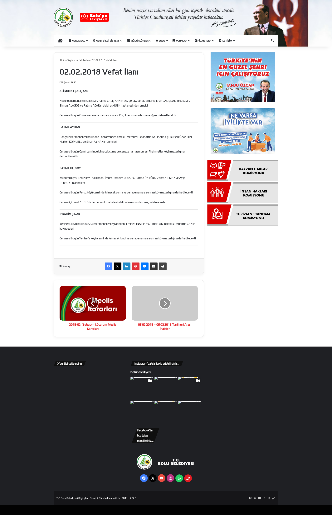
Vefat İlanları (83, 60)
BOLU (161, 40)
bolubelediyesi (140, 372)
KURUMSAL (78, 40)
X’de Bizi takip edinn (69, 363)
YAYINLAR (181, 40)
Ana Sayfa (68, 60)
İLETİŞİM (226, 40)
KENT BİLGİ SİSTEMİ (107, 40)
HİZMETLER (204, 40)
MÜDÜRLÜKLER (139, 40)
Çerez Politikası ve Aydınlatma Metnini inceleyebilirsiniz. (175, 509)
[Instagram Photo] (166, 388)
